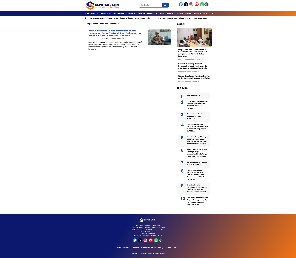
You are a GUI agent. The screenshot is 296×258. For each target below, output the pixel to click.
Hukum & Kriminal (116, 14)
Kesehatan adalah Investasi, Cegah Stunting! (194, 116)
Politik (161, 14)
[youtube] (197, 6)
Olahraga (197, 14)
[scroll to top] (285, 254)
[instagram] (191, 6)
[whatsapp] (202, 6)
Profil (205, 14)
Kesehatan (141, 14)
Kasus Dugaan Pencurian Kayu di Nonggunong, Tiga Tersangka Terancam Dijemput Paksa (198, 200)
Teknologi (170, 14)
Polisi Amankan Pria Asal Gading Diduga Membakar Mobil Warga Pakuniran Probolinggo (197, 152)
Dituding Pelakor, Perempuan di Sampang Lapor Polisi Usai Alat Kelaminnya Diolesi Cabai (197, 188)
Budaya (180, 14)
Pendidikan (152, 14)
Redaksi (136, 248)
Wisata (188, 14)
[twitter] (186, 6)
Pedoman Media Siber (152, 248)
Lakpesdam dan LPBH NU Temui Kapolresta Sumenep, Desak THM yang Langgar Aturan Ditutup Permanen (193, 53)
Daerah (98, 39)
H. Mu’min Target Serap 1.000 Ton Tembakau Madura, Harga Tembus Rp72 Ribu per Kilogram (197, 140)
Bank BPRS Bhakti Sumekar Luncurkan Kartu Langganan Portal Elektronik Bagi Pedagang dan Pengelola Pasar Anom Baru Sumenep (115, 33)
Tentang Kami (123, 248)
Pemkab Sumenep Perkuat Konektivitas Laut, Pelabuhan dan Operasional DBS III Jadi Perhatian (193, 66)
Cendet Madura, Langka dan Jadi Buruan (197, 163)
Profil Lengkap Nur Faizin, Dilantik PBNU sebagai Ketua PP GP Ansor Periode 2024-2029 (197, 104)
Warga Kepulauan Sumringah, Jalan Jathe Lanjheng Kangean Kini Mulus (194, 77)
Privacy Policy (171, 248)
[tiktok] (206, 6)
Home (87, 14)
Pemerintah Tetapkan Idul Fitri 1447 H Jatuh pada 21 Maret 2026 (174, 18)
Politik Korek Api (193, 95)
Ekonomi (91, 39)
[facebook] (181, 6)
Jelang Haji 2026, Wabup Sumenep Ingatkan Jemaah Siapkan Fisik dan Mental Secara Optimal (107, 18)
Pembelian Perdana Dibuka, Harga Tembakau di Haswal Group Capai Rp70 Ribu (197, 127)
